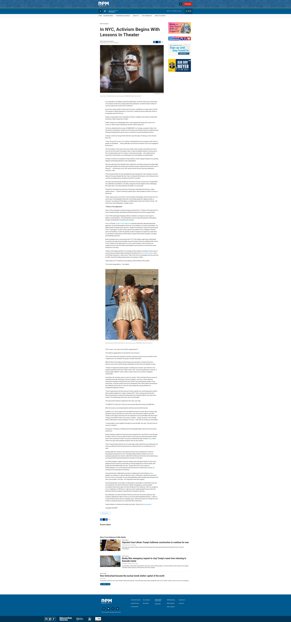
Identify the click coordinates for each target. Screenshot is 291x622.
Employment (182, 599)
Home (100, 15)
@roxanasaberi (146, 504)
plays (151, 473)
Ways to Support (160, 15)
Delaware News (108, 15)
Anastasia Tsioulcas (127, 563)
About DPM (145, 603)
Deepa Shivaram (126, 545)
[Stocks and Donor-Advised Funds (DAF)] (179, 28)
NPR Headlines (104, 23)
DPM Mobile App (171, 599)
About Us (136, 15)
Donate (188, 4)
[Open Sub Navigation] (114, 15)
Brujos (150, 438)
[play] (100, 11)
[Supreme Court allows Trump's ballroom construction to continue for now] (110, 545)
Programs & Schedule (123, 15)
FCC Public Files (134, 606)
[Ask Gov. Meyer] (179, 65)
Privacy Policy (118, 612)
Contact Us (181, 603)
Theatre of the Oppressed (123, 223)
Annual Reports (146, 599)
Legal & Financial (135, 603)
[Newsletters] (179, 50)
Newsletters (158, 603)
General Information (136, 599)
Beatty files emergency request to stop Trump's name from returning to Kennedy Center (154, 559)
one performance (148, 253)
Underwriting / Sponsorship (158, 600)
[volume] (105, 11)
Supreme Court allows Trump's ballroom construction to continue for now (155, 542)
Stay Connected (147, 15)
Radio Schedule (170, 603)
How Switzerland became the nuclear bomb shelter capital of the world (132, 575)
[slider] (107, 11)
